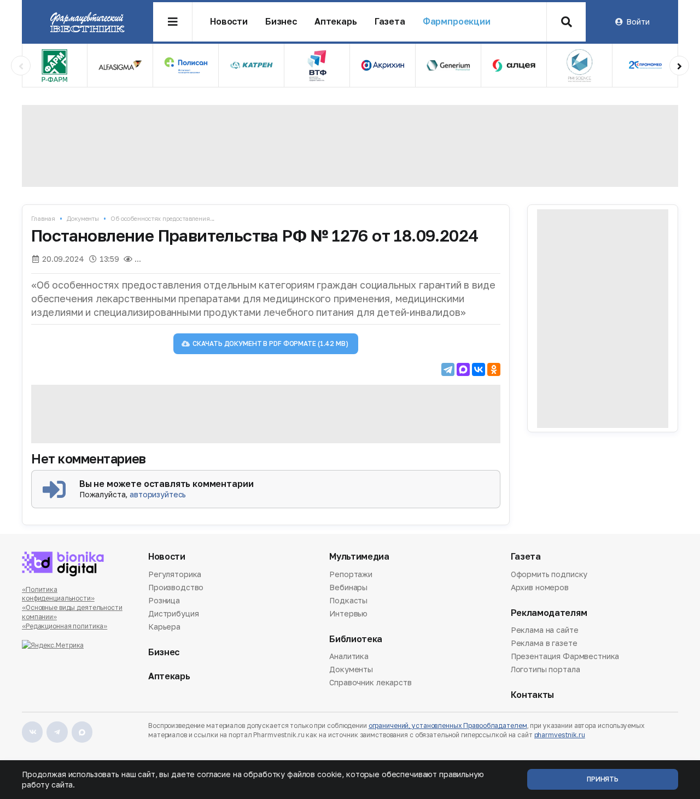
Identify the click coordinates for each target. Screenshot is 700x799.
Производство (175, 587)
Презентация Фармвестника (565, 656)
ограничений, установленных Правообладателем (448, 725)
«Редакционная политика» (64, 626)
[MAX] (463, 369)
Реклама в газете (544, 643)
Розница (164, 600)
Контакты (532, 695)
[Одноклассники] (493, 369)
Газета (390, 21)
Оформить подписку (549, 575)
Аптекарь (335, 21)
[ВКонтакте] (478, 369)
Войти (637, 21)
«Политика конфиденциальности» (58, 594)
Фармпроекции (457, 21)
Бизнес (281, 21)
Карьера (164, 626)
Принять (603, 779)
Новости (229, 21)
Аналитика (349, 657)
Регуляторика (174, 575)
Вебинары (348, 587)
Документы (83, 218)
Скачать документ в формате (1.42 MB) (270, 343)
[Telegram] (447, 369)
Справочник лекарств (370, 682)
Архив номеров (540, 587)
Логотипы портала (545, 669)
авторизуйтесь (158, 494)
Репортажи (350, 575)
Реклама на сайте (545, 630)
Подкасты (348, 600)
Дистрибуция (173, 613)
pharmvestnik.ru (559, 735)
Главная (43, 218)
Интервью (348, 613)
